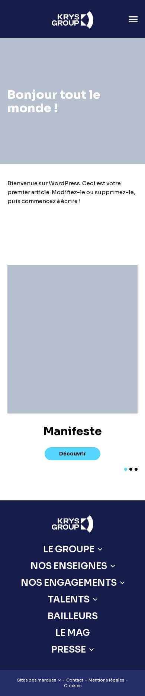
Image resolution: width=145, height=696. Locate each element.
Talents (69, 599)
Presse (68, 649)
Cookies (72, 685)
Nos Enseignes (68, 566)
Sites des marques (36, 680)
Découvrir (72, 454)
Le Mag (72, 632)
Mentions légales (106, 680)
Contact (74, 680)
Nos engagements (69, 582)
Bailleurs (73, 616)
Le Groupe (68, 549)
